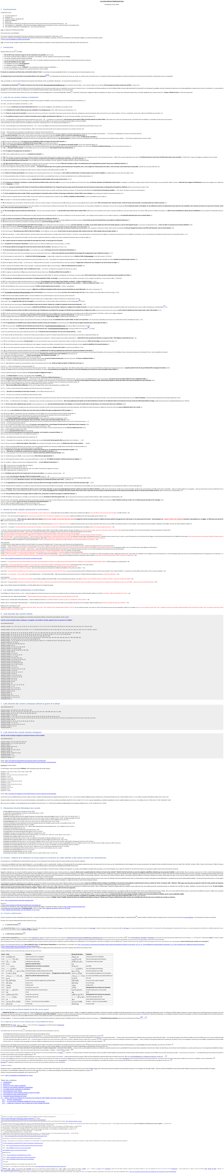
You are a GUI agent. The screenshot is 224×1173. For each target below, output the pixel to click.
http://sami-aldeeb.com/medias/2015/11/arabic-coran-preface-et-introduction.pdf (23, 1143)
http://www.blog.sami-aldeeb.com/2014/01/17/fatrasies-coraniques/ (18, 1118)
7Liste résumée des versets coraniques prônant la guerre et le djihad (20, 1092)
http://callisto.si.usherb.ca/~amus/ (74, 1121)
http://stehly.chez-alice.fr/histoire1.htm (74, 906)
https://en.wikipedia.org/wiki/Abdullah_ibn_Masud (19, 1075)
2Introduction (5, 1084)
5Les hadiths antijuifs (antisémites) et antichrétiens (15, 1089)
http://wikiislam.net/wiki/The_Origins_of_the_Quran (56, 908)
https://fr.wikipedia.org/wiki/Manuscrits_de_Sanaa (19, 1155)
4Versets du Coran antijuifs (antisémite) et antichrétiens (17, 1087)
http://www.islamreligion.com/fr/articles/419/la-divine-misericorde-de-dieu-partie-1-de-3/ (26, 1136)
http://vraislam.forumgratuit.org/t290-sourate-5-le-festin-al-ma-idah (23, 558)
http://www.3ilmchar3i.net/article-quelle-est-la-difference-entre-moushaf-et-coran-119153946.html (153, 1171)
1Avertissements (6, 1082)
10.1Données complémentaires (12, 1099)
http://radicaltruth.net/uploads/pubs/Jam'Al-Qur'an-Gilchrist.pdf (51, 1166)
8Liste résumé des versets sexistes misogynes (14, 1094)
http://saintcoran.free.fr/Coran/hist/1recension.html (19, 900)
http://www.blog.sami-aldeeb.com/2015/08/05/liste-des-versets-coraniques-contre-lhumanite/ (30, 762)
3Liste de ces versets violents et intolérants (13, 1085)
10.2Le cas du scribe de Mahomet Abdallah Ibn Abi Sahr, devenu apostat (23, 1101)
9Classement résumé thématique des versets (14, 1096)
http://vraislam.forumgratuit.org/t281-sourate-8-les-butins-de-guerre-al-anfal (24, 1145)
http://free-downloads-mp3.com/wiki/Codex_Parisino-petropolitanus (20, 946)
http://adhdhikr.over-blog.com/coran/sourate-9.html (18, 1147)
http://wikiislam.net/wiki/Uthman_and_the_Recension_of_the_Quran (20, 910)
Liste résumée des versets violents (11, 1091)
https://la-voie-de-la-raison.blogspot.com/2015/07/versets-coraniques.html (25, 760)
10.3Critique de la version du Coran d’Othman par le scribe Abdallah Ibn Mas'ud (25, 1103)
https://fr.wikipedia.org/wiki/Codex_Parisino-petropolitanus (21, 1157)
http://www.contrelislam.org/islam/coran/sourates (16, 39)
